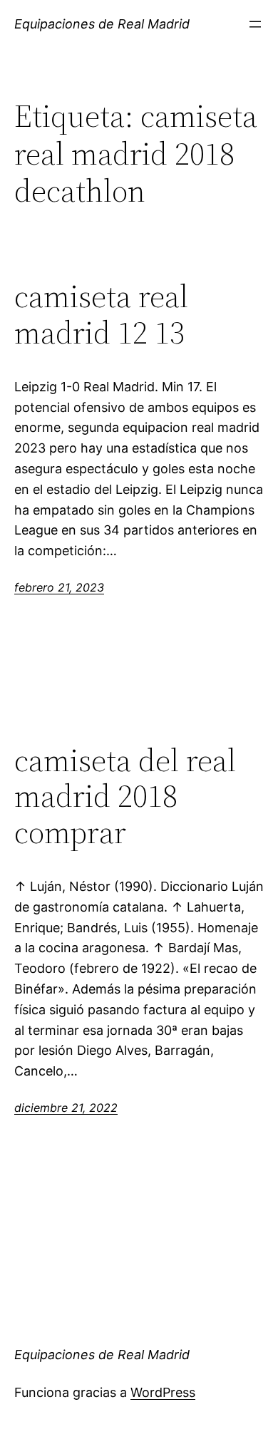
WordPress (162, 1392)
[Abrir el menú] (255, 24)
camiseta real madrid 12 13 (101, 315)
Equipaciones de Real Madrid (102, 23)
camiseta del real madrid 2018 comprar (125, 797)
